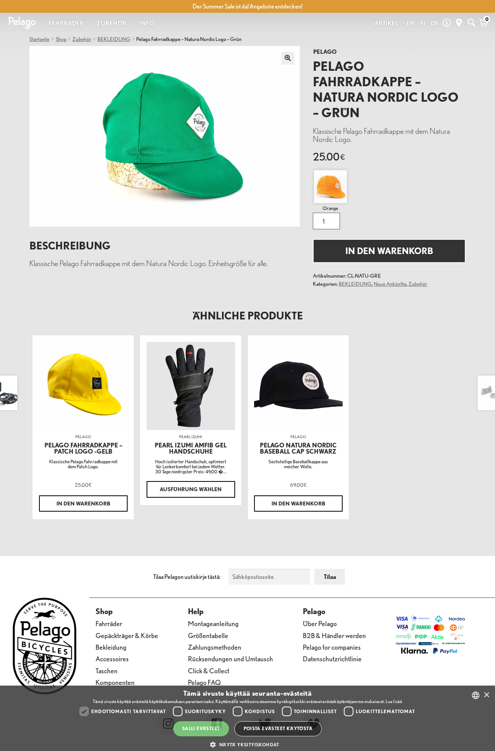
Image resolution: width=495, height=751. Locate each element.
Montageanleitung (213, 624)
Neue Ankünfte (390, 283)
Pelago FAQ (204, 682)
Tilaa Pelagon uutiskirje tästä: (186, 576)
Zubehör (81, 39)
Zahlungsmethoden (214, 647)
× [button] (486, 695)
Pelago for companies (332, 647)
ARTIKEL (386, 23)
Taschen (107, 671)
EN (410, 23)
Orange (330, 208)
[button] (247, 744)
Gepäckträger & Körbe (127, 636)
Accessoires (112, 659)
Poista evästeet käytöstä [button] (278, 728)
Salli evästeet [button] (201, 728)
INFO (146, 23)
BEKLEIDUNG (113, 39)
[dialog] (247, 718)
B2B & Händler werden (334, 636)
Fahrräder (109, 624)
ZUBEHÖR (111, 23)
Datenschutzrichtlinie (332, 659)
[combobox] (476, 695)
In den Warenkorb (389, 251)
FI (422, 23)
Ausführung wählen (191, 489)
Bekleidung (111, 647)
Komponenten (115, 682)
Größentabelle (208, 636)
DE (435, 23)
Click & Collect (208, 671)
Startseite (39, 39)
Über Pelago (320, 624)
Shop (61, 39)
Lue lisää (394, 701)
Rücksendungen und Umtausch (230, 659)
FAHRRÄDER (66, 23)
